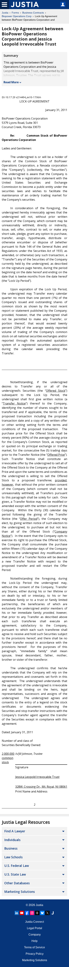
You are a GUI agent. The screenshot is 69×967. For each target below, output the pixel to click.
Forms (15, 12)
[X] (47, 913)
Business (11, 848)
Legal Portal (34, 928)
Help (34, 940)
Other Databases (17, 883)
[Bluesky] (42, 913)
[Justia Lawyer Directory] (52, 913)
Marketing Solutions (19, 891)
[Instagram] (32, 913)
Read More (11, 82)
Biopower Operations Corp (16, 16)
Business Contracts (33, 12)
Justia (5, 12)
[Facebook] (27, 913)
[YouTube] (22, 913)
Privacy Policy (35, 953)
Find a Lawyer (14, 831)
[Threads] (37, 913)
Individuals (12, 840)
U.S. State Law (15, 874)
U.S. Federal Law (16, 865)
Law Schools (13, 857)
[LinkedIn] (17, 913)
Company (34, 934)
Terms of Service (34, 947)
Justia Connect (34, 921)
